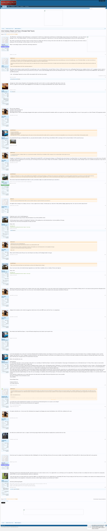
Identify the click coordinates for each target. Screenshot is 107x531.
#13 (105, 316)
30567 (11, 77)
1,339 (7, 141)
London (7, 447)
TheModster (4, 440)
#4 (105, 115)
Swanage (7, 403)
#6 (105, 162)
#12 (105, 295)
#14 (105, 338)
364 (7, 210)
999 (7, 253)
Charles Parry (4, 206)
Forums (4, 6)
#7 (105, 183)
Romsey (3, 224)
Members (21, 6)
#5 (105, 145)
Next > (17, 34)
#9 (105, 228)
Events (18, 6)
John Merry (12, 489)
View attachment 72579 (14, 155)
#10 (105, 254)
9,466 (7, 49)
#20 (105, 487)
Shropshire (6, 100)
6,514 (7, 69)
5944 (16, 489)
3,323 (7, 94)
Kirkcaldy (7, 122)
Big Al (11, 183)
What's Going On (8, 32)
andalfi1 (11, 230)
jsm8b (3, 90)
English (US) (3, 525)
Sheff (3, 480)
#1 (105, 54)
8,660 (7, 484)
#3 (105, 89)
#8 (105, 205)
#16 (105, 406)
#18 (105, 439)
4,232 (7, 274)
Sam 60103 (4, 116)
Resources (13, 6)
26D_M (11, 91)
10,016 (7, 400)
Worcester (7, 144)
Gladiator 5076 (4, 396)
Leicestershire (6, 491)
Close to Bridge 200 (5, 280)
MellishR (15, 32)
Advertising (27, 6)
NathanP (3, 137)
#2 (105, 77)
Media (8, 6)
